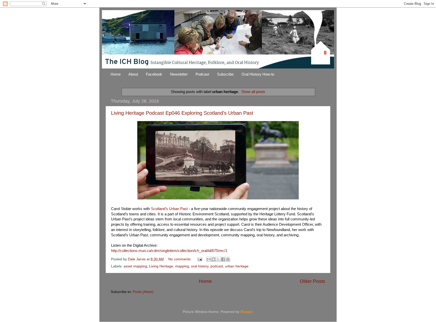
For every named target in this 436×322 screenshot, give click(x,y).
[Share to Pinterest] (227, 259)
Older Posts (312, 281)
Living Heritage (161, 266)
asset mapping (135, 266)
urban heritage (237, 266)
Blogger (246, 312)
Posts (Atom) (143, 292)
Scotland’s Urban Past (169, 209)
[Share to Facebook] (223, 259)
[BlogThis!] (213, 259)
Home (116, 74)
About (133, 74)
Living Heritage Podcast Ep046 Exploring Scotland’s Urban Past (182, 113)
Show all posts (253, 92)
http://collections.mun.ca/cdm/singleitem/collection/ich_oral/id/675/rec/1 (169, 251)
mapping (182, 266)
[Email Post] (199, 259)
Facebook (154, 74)
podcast (216, 266)
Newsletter (179, 74)
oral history (199, 266)
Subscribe (225, 74)
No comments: (180, 259)
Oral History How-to (257, 74)
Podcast (202, 74)
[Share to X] (218, 259)
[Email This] (208, 259)
